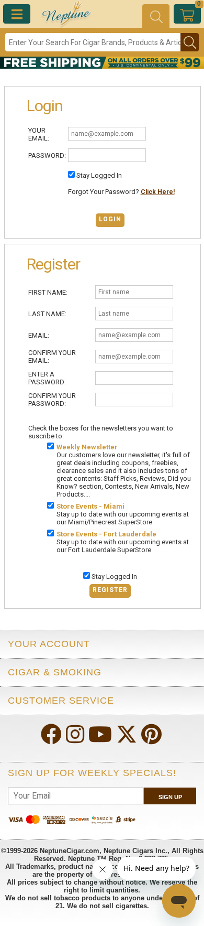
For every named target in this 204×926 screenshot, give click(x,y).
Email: (38, 335)
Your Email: (38, 134)
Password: (47, 155)
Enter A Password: (47, 378)
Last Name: (47, 314)
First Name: (47, 292)
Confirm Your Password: (52, 399)
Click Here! (158, 192)
